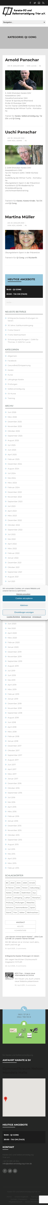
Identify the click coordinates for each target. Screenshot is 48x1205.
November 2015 (15, 830)
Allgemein (12, 356)
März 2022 (12, 548)
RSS (43, 3)
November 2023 (15, 497)
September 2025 (15, 436)
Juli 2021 (11, 581)
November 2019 (15, 656)
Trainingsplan (36, 1197)
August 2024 (13, 468)
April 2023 (12, 511)
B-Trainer (10, 888)
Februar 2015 (13, 868)
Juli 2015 (11, 849)
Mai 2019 (11, 680)
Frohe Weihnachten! (17, 335)
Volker (22, 912)
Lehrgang (18, 898)
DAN (18, 888)
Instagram (39, 3)
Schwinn (9, 908)
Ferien (25, 888)
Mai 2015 (11, 854)
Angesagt (20, 922)
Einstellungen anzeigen (24, 612)
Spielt (32, 908)
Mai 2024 (12, 478)
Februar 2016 (13, 816)
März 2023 (12, 515)
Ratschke (30, 903)
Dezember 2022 (15, 520)
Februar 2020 (14, 642)
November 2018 (15, 708)
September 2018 (15, 713)
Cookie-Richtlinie (13, 617)
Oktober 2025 (14, 431)
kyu (34, 893)
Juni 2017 (12, 764)
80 (7, 883)
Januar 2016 (13, 821)
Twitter (34, 3)
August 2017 (13, 760)
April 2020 (12, 633)
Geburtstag (34, 888)
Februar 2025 (13, 459)
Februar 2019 (13, 694)
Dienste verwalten (23, 594)
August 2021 (13, 577)
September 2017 (15, 755)
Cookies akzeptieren (24, 598)
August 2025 (13, 440)
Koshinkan (26, 893)
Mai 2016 (11, 802)
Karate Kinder (29, 201)
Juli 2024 (12, 473)
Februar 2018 (13, 736)
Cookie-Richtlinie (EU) (33, 1202)
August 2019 (13, 666)
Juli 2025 (11, 445)
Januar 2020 (13, 647)
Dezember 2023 (15, 492)
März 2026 (12, 417)
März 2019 (12, 689)
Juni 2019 (12, 675)
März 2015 (12, 863)
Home (9, 1197)
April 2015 (12, 858)
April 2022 (12, 544)
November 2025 (15, 426)
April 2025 (12, 454)
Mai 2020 (12, 628)
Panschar (36, 898)
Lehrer (9, 898)
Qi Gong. (16, 118)
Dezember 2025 (15, 421)
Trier (15, 912)
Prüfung (9, 903)
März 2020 (12, 638)
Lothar (27, 898)
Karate (18, 116)
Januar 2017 (13, 779)
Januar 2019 (13, 699)
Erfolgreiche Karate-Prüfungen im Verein (22, 956)
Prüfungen (12, 384)
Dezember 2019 (15, 652)
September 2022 (15, 530)
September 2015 (15, 840)
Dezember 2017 (14, 746)
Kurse (10, 375)
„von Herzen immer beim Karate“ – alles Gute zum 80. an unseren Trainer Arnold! (24, 938)
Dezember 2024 (15, 464)
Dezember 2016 (15, 783)
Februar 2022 (13, 553)
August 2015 (13, 844)
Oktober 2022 (14, 525)
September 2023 (15, 501)
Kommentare (20, 930)
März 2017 (12, 774)
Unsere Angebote (21, 1197)
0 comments (21, 966)
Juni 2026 (12, 412)
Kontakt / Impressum (19, 1199)
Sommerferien (22, 908)
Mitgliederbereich (15, 1202)
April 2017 (12, 769)
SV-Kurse (12, 393)
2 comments (21, 948)
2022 (12, 883)
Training (11, 398)
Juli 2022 (11, 534)
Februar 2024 (14, 487)
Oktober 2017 (13, 750)
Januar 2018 (13, 741)
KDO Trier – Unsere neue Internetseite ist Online (25, 974)
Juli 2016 (11, 797)
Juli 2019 (11, 670)
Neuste (20, 926)
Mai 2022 (12, 539)
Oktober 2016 (14, 788)
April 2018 (12, 727)
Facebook (30, 3)
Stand (8, 912)
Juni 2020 (12, 623)
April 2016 (12, 807)
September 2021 (15, 572)
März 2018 (12, 732)
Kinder (16, 893)
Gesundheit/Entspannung (19, 365)
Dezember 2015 (14, 825)
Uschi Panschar (20, 132)
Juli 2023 (11, 506)
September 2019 (15, 661)
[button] (5, 1099)
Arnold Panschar (22, 60)
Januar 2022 (13, 558)
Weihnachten (32, 912)
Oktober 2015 (13, 835)
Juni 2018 (12, 722)
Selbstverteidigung (30, 116)
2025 (25, 883)
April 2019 (12, 685)
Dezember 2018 (15, 703)
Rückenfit (33, 257)
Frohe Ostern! (14, 330)
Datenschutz (26, 617)
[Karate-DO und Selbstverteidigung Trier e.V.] (24, 11)
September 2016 (15, 793)
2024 (19, 883)
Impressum (36, 617)
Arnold (32, 883)
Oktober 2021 (13, 567)
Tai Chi (39, 201)
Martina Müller (20, 217)
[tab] (20, 922)
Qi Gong (13, 203)
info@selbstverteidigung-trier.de (17, 1163)
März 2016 (12, 811)
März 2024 (12, 483)
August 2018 (13, 717)
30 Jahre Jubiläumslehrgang (20, 325)
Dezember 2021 (14, 562)
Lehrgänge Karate (16, 379)
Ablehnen (24, 605)
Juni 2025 (12, 450)
